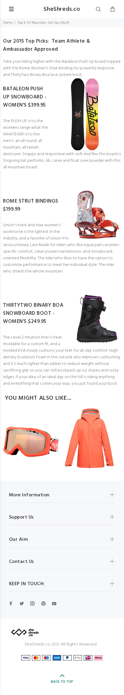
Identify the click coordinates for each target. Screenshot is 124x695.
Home (7, 23)
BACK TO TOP (62, 682)
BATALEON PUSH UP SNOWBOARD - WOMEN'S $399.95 (24, 97)
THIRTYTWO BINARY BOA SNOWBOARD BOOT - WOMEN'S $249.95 (33, 313)
